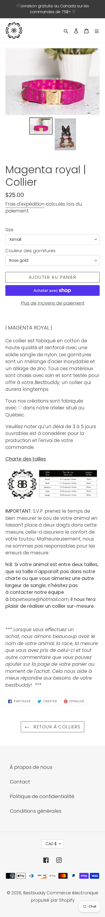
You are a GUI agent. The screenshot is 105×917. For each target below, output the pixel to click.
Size (9, 230)
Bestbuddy (34, 893)
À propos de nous (31, 767)
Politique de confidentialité (42, 796)
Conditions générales (35, 811)
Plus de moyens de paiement (52, 303)
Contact (20, 781)
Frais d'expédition (25, 204)
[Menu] (97, 30)
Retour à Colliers (56, 727)
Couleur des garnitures (30, 251)
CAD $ (51, 844)
